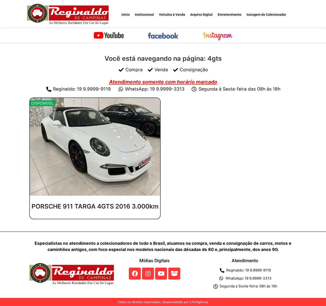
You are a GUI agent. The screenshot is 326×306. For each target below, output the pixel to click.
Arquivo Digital (201, 15)
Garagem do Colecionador (266, 15)
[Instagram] (148, 274)
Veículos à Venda (172, 15)
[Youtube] (161, 274)
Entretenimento (230, 15)
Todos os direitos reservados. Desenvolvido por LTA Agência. (163, 302)
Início (125, 15)
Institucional (144, 15)
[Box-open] (174, 274)
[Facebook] (135, 274)
